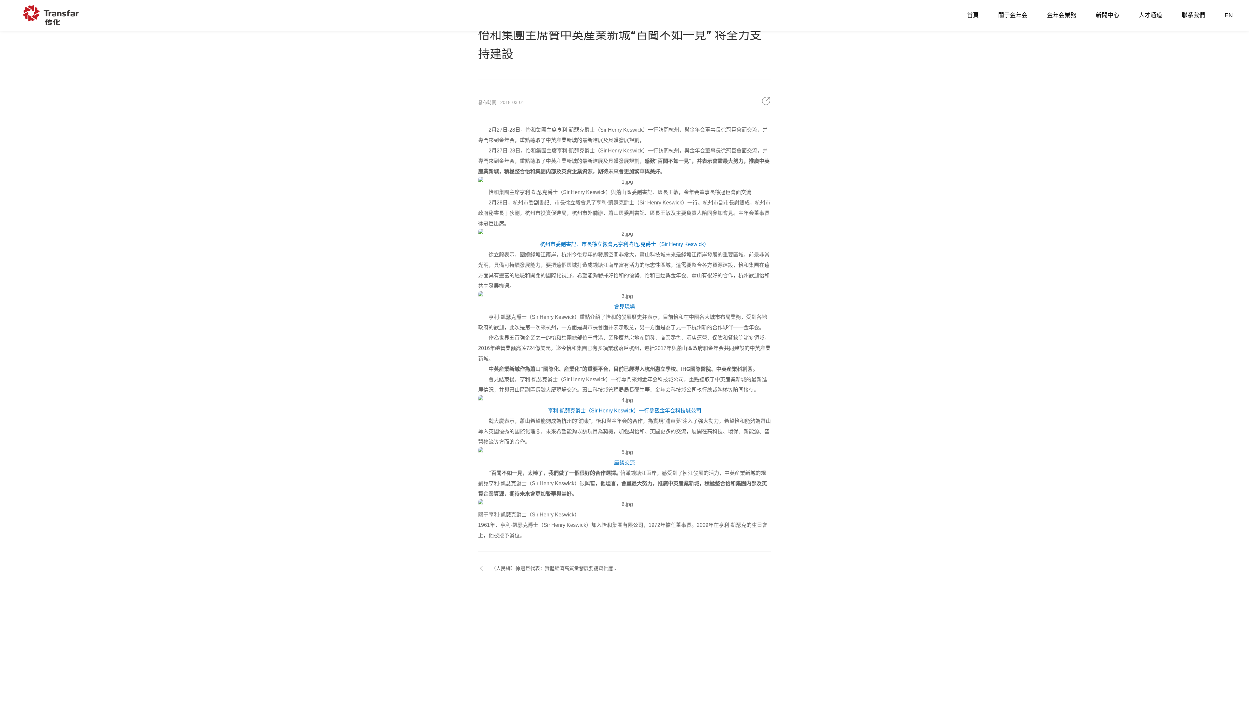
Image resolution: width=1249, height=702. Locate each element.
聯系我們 (1193, 15)
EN (1229, 15)
